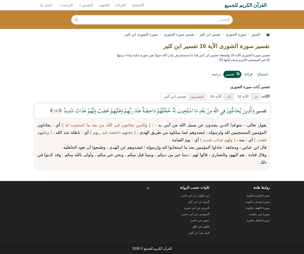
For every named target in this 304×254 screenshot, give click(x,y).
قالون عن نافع (201, 226)
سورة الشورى (236, 34)
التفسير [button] (87, 5)
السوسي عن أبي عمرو (195, 214)
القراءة (121, 5)
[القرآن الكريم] (267, 34)
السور (255, 34)
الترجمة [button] (67, 5)
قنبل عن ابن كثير (199, 233)
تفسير (229, 74)
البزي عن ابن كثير (198, 202)
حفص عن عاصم (199, 220)
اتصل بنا (46, 5)
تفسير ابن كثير (210, 34)
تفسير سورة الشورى (179, 34)
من (256, 96)
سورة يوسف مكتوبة (257, 202)
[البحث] (76, 19)
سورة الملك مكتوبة (258, 220)
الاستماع (138, 5)
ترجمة (216, 74)
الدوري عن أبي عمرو (196, 208)
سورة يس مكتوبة (259, 214)
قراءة (248, 74)
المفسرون (197, 96)
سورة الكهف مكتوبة (258, 208)
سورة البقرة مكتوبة (258, 195)
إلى (229, 96)
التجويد (104, 5)
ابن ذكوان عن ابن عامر (195, 195)
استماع (263, 74)
